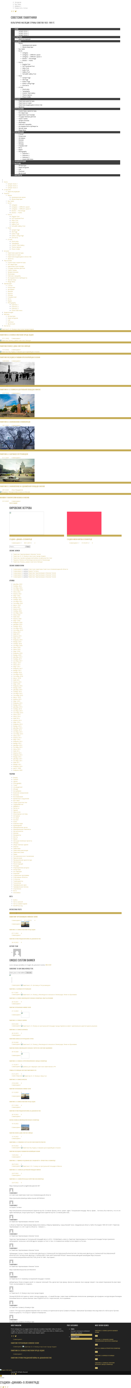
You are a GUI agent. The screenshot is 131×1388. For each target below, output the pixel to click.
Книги (15, 822)
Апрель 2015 (17, 699)
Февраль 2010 (17, 766)
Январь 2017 (17, 670)
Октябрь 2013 (17, 732)
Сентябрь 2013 (18, 734)
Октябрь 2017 (17, 661)
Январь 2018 (17, 655)
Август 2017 (17, 663)
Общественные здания (20, 845)
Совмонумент (16, 338)
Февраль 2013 (17, 741)
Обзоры (15, 843)
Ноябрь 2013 (17, 730)
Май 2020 (16, 617)
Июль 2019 (16, 632)
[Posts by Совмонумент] (17, 952)
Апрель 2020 (17, 619)
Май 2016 (16, 680)
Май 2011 (16, 762)
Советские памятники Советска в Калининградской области (48, 569)
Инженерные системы (20, 814)
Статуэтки (16, 879)
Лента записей (18, 902)
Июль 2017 (16, 665)
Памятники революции (20, 850)
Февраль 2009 (17, 770)
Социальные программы (21, 875)
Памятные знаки (18, 852)
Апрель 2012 (17, 753)
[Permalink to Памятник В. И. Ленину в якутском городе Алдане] (11, 1288)
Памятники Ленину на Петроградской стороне (21, 1039)
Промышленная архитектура (22, 860)
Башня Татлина (33, 571)
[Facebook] (12, 11)
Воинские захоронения (7, 354)
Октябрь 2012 (17, 747)
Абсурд (15, 789)
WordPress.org (17, 906)
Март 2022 (16, 596)
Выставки (16, 800)
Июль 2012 (16, 749)
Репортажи (17, 869)
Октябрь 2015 (17, 693)
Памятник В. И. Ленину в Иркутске (18, 1079)
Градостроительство (20, 802)
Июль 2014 (16, 714)
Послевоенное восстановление (23, 856)
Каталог (16, 820)
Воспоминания (18, 797)
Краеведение (17, 825)
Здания (15, 810)
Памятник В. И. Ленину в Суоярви (18, 1020)
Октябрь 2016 (17, 674)
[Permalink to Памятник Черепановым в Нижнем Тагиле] (11, 1216)
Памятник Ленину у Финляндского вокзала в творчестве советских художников (30, 1048)
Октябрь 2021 (17, 601)
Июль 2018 (16, 647)
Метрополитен (18, 831)
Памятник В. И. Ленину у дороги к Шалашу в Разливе (106, 1331)
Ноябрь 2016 (17, 672)
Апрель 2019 (17, 636)
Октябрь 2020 (17, 613)
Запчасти (16, 808)
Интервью (16, 816)
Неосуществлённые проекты (22, 841)
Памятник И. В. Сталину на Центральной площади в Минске (20, 389)
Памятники (16, 848)
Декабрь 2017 (17, 657)
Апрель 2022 (17, 594)
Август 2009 (17, 768)
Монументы (3, 331)
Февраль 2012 (17, 755)
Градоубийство (18, 804)
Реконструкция (18, 864)
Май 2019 (16, 634)
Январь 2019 (17, 642)
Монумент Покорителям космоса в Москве (14, 497)
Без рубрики (17, 791)
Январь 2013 (17, 743)
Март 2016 (16, 684)
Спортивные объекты (15, 536)
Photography (17, 783)
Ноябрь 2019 (17, 626)
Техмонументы (18, 881)
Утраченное (10, 386)
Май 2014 (16, 718)
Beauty (15, 777)
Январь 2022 (17, 597)
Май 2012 (16, 751)
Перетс (11, 1291)
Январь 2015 (17, 705)
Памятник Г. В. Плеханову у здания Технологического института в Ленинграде (106, 1340)
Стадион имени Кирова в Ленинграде (79, 539)
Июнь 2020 (16, 615)
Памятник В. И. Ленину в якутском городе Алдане (17, 335)
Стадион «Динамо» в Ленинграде (20, 539)
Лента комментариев (20, 904)
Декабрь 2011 (17, 759)
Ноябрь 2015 (17, 691)
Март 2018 (16, 651)
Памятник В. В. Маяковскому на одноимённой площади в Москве (22, 486)
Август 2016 (17, 678)
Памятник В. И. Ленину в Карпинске (18, 1029)
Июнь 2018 (16, 649)
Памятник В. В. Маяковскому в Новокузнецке (15, 422)
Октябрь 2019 (17, 628)
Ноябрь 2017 (17, 659)
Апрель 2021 (17, 609)
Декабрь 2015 (17, 690)
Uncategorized (17, 787)
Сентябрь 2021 (18, 603)
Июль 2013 (16, 736)
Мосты (15, 837)
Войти (15, 900)
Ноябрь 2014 (17, 709)
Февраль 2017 (17, 668)
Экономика (16, 893)
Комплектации (18, 823)
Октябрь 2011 (17, 761)
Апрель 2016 (17, 682)
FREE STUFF (48, 965)
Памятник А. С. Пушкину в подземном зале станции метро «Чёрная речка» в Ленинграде (32, 1160)
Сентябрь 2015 (18, 695)
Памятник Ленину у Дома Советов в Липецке (15, 346)
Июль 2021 (16, 607)
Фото (15, 891)
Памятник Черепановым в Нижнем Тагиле (27, 554)
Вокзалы (16, 795)
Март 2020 (16, 620)
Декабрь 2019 (17, 624)
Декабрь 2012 (17, 745)
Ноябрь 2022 (17, 586)
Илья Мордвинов (17, 490)
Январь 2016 (17, 688)
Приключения (17, 858)
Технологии (17, 883)
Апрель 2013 (17, 738)
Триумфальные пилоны (20, 887)
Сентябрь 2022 (18, 590)
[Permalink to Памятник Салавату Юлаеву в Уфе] (11, 1302)
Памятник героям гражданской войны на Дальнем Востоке (32, 558)
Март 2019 (16, 638)
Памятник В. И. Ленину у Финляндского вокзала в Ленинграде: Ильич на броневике (31, 998)
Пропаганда (17, 862)
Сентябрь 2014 (18, 713)
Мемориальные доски (20, 827)
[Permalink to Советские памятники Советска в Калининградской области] (11, 1190)
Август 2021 (17, 605)
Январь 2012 (17, 757)
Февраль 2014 (17, 724)
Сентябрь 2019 (18, 630)
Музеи (9, 494)
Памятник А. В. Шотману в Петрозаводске (14, 454)
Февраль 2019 (17, 640)
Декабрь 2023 (17, 584)
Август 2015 (17, 697)
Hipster (15, 781)
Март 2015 (16, 701)
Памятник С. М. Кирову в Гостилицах (104, 1355)
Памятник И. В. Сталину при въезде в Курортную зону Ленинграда (26, 1179)
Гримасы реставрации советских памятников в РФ (22, 1070)
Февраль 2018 (17, 653)
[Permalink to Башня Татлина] (11, 1202)
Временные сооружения (21, 799)
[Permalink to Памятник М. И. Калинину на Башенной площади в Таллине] (11, 1274)
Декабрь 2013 (17, 728)
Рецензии (16, 873)
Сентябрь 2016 (18, 676)
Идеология (16, 812)
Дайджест (16, 806)
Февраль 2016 (17, 686)
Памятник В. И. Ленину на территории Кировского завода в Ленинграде (28, 1061)
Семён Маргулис (17, 1076)
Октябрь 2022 (17, 588)
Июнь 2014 (16, 716)
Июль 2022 (16, 592)
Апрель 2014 (17, 720)
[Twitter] (15, 11)
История (16, 818)
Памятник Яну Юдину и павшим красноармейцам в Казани (20, 357)
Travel (15, 785)
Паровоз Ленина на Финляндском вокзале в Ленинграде (31, 560)
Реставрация (17, 871)
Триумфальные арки (19, 885)
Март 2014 (16, 722)
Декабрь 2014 (17, 707)
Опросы (15, 846)
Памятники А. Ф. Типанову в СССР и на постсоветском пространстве (27, 1142)
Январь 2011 (17, 764)
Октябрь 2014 (17, 711)
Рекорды (16, 866)
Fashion (15, 779)
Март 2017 (16, 667)
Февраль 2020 (17, 622)
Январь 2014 (17, 726)
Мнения (15, 833)
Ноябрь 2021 (17, 599)
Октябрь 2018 (17, 645)
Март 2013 (16, 739)
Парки (15, 854)
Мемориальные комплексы (22, 829)
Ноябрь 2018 (17, 644)
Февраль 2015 (17, 703)
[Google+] (14, 11)
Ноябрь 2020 (17, 611)
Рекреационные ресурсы (21, 868)
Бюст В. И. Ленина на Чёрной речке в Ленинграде (107, 1348)
